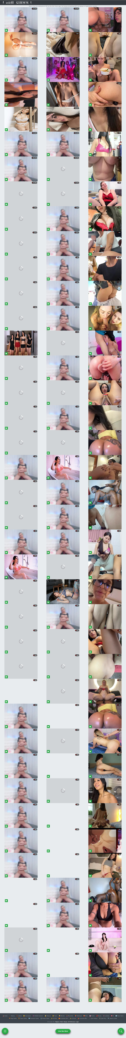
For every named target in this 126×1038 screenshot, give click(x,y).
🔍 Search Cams (112, 1018)
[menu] (5, 1031)
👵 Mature (48, 1016)
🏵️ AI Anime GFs (63, 1018)
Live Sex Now (63, 1031)
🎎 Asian (5, 1016)
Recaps (65, 1021)
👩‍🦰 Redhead (78, 1016)
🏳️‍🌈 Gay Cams (13, 1018)
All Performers (71, 1021)
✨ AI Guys (73, 1018)
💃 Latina (19, 1016)
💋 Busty (98, 1016)
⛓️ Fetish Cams (44, 1018)
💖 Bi (112, 1016)
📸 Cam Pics (102, 1018)
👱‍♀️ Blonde (62, 1016)
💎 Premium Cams (33, 1018)
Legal (77, 1021)
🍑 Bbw (85, 1016)
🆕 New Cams (119, 1016)
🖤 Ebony (12, 1016)
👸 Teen (54, 1016)
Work (61, 1021)
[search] (121, 1031)
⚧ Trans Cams (22, 1018)
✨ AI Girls (54, 1018)
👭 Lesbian (106, 1016)
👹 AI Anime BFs (82, 1018)
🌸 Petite (92, 1016)
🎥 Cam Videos (93, 1018)
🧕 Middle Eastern (38, 1016)
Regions (57, 1021)
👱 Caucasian (27, 1016)
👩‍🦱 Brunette (69, 1016)
